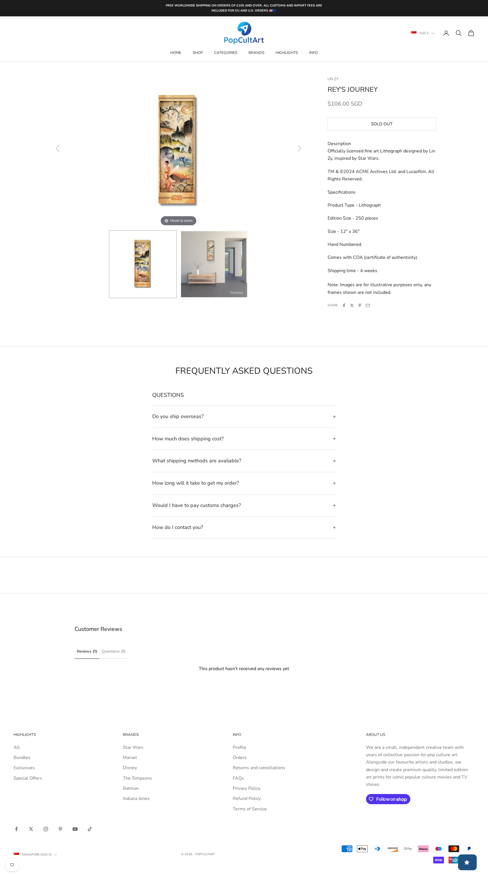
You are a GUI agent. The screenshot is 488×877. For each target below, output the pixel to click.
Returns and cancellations (259, 768)
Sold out (382, 124)
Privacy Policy (246, 788)
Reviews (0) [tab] (87, 651)
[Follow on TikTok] (90, 829)
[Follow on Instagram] (46, 829)
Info (313, 52)
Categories (225, 52)
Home (175, 52)
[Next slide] (299, 148)
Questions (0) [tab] (113, 651)
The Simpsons (137, 778)
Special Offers (28, 778)
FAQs (238, 778)
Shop (198, 52)
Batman (131, 788)
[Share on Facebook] (344, 305)
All (17, 747)
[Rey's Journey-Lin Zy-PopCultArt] (143, 264)
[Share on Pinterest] (360, 305)
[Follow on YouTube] (75, 829)
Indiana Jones (136, 798)
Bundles (22, 757)
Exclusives (24, 768)
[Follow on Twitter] (31, 829)
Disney (130, 768)
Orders (240, 757)
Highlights (287, 52)
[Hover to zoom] (178, 151)
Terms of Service (250, 809)
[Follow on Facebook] (16, 829)
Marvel (130, 757)
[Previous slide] (57, 148)
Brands (256, 52)
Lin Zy (333, 79)
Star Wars (133, 747)
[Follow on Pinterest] (60, 829)
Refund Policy (247, 798)
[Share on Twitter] (352, 305)
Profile (239, 747)
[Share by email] (367, 305)
